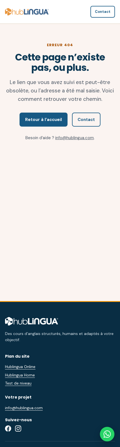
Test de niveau (18, 383)
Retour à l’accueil (43, 119)
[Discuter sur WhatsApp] (107, 434)
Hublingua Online (20, 366)
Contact (103, 11)
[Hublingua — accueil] (27, 11)
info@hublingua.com (74, 138)
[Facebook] (8, 428)
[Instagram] (18, 428)
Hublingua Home (20, 375)
